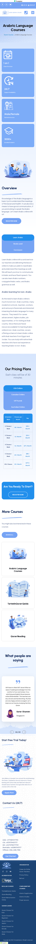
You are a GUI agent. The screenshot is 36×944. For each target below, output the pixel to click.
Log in (25, 5)
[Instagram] (6, 4)
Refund (21, 878)
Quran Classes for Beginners (7, 917)
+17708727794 (12, 840)
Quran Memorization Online (8, 899)
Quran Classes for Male (7, 933)
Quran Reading (18, 636)
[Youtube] (10, 4)
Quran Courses (8, 35)
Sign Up (32, 5)
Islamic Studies (24, 897)
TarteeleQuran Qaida (18, 603)
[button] (12, 732)
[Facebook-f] (2, 4)
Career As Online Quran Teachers (24, 870)
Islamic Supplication (26, 893)
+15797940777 (11, 842)
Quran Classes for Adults (7, 922)
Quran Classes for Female (7, 928)
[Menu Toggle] (32, 12)
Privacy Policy (23, 875)
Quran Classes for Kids (7, 911)
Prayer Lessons (24, 900)
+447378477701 (12, 845)
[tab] (18, 237)
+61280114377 (15, 847)
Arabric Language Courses (18, 569)
